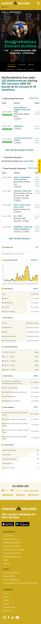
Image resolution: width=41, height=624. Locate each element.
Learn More (29, 161)
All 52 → (36, 376)
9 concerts (35, 294)
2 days (36, 352)
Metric (6, 298)
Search (5, 7)
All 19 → (36, 407)
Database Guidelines (11, 543)
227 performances (14, 80)
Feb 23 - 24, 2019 (10, 361)
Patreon (6, 597)
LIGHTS (6, 307)
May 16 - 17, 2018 (9, 370)
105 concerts (10, 83)
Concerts (22, 65)
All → (37, 247)
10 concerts (35, 419)
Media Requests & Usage (13, 550)
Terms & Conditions (11, 573)
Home (4, 12)
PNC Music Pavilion (11, 388)
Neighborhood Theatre (12, 401)
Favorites (10, 69)
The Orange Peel (10, 396)
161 (38, 455)
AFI (4, 294)
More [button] (31, 69)
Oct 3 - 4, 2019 (9, 357)
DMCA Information (11, 580)
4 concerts (35, 401)
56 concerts (34, 414)
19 (38, 468)
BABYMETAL (18, 126)
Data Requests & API (11, 553)
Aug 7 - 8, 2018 (9, 365)
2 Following (28, 53)
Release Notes (9, 607)
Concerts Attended (9, 459)
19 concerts (35, 382)
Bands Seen (6, 455)
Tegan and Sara (9, 311)
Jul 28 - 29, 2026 (9, 352)
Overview (11, 65)
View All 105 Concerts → (20, 238)
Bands (30, 65)
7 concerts (35, 298)
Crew (5, 593)
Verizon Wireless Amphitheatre (15, 392)
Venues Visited (7, 463)
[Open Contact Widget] (3, 612)
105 (38, 459)
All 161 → (36, 289)
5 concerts (35, 392)
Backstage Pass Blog (12, 557)
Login (5, 560)
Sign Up (6, 564)
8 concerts (35, 388)
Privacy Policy (9, 576)
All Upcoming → (34, 98)
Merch (6, 600)
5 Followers (15, 53)
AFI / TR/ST (18, 216)
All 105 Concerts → (33, 168)
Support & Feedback (11, 546)
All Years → (35, 260)
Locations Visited (8, 468)
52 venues (22, 86)
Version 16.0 (8, 611)
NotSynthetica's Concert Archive (20, 43)
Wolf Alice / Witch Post (22, 191)
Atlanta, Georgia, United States (15, 419)
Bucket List (21, 69)
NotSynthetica (15, 12)
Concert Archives (30, 583)
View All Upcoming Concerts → (20, 150)
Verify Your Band (10, 539)
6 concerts (35, 303)
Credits (6, 604)
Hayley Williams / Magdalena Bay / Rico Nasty (22, 110)
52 (38, 463)
